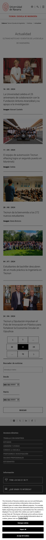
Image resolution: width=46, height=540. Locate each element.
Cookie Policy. (23, 518)
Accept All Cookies (23, 536)
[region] (23, 517)
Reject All (23, 529)
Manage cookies (23, 523)
